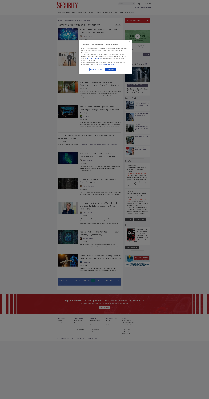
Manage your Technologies (96, 69)
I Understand (111, 69)
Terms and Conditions (93, 58)
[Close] (129, 42)
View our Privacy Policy (106, 65)
